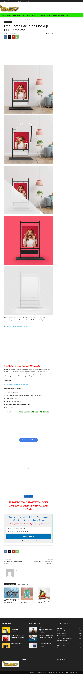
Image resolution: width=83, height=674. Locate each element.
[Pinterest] (13, 37)
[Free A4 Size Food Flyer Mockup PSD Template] (6, 630)
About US (32, 672)
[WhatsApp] (17, 37)
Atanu (7, 33)
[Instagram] (71, 1)
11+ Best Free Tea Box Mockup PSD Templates (43, 562)
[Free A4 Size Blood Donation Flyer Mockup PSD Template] (6, 638)
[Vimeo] (76, 1)
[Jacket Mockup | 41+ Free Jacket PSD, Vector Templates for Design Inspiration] (33, 630)
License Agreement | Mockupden (50, 672)
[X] (73, 1)
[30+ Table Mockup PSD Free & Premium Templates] (33, 645)
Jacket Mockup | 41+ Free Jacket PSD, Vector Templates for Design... (46, 629)
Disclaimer (61, 672)
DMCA (76, 672)
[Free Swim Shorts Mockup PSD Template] (28, 594)
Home (5, 19)
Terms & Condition (69, 672)
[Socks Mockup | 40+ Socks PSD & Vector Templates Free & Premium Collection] (33, 638)
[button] (79, 14)
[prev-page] (5, 606)
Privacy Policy (39, 672)
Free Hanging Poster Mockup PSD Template (13, 562)
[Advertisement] (40, 8)
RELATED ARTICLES (10, 584)
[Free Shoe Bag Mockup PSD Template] (45, 594)
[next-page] (8, 606)
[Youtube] (78, 1)
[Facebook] (69, 1)
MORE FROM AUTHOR (22, 584)
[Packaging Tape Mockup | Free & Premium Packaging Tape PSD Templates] (11, 593)
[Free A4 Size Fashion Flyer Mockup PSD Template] (6, 645)
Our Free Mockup (12, 19)
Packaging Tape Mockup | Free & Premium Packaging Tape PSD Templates (11, 601)
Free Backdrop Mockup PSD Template (17, 384)
